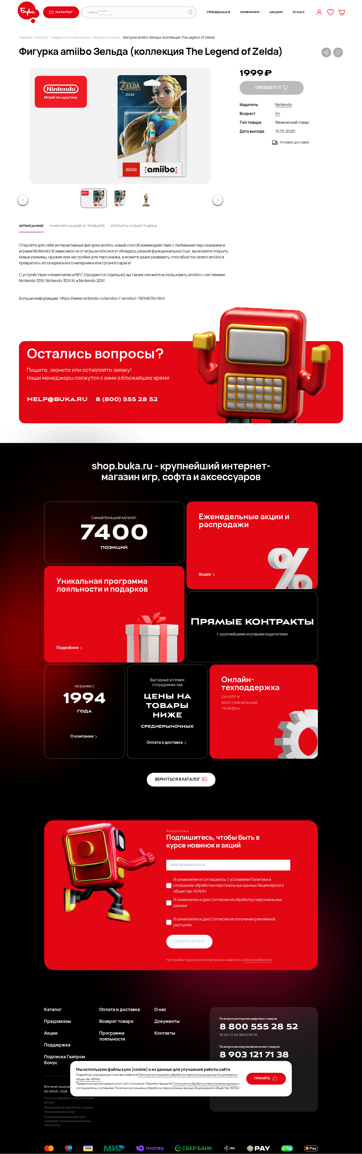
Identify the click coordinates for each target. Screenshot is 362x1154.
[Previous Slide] (23, 200)
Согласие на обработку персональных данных (204, 1083)
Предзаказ (218, 12)
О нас (299, 12)
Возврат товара (116, 1022)
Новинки (249, 12)
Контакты (164, 1033)
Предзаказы (57, 1022)
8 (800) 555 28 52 (127, 399)
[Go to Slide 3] (146, 198)
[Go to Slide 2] (120, 198)
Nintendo (283, 105)
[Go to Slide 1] (94, 198)
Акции (276, 12)
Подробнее (67, 648)
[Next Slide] (218, 200)
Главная (25, 38)
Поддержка (57, 1045)
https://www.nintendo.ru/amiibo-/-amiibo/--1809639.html (112, 299)
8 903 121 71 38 (254, 1055)
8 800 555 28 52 (258, 1027)
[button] (120, 126)
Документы (167, 1022)
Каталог (41, 38)
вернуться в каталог (177, 780)
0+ (277, 114)
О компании (82, 737)
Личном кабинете (258, 960)
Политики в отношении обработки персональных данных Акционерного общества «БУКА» (228, 886)
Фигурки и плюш (106, 38)
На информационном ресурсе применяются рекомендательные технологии (67, 1121)
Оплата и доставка (165, 743)
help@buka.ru (57, 399)
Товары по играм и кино (70, 38)
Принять (262, 1078)
